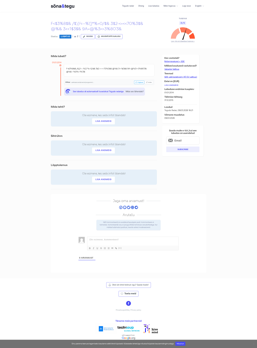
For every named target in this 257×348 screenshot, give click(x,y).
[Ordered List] (105, 248)
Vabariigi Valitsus (171, 69)
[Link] (116, 248)
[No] (253, 344)
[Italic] (93, 248)
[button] (88, 36)
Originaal (140, 82)
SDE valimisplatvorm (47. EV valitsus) (180, 77)
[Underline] (97, 248)
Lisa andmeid (103, 121)
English (198, 6)
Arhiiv (150, 82)
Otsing (141, 6)
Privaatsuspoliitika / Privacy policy (128, 310)
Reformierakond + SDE (174, 62)
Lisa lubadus (153, 6)
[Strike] (101, 248)
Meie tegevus (169, 6)
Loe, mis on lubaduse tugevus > (183, 41)
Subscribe (182, 149)
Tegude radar (128, 6)
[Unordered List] (108, 248)
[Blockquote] (112, 248)
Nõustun (180, 344)
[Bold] (90, 248)
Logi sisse (186, 6)
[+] (120, 248)
